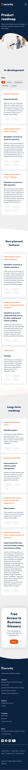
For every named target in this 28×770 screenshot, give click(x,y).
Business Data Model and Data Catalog (12, 687)
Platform (4, 701)
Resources (4, 718)
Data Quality (5, 685)
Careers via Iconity (6, 721)
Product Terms (10, 753)
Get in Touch (4, 715)
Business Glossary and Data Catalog (11, 682)
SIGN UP (14, 642)
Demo (3, 729)
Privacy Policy (15, 751)
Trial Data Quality (6, 734)
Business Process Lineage (8, 690)
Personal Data (20, 753)
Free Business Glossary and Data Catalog (13, 731)
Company (4, 713)
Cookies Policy (5, 751)
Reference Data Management (9, 693)
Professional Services (7, 703)
